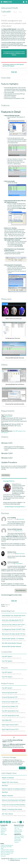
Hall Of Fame (4, 834)
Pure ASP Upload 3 (18, 431)
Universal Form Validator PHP (10, 706)
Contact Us (3, 828)
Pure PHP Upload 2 (7, 661)
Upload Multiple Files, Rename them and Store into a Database (14, 615)
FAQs (20, 12)
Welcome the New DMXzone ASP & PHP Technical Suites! (14, 624)
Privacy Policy (17, 839)
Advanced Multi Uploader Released (11, 646)
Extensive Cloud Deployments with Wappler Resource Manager (14, 800)
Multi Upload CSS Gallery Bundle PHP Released (14, 634)
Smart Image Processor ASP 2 (10, 724)
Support (4, 15)
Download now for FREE (19, 750)
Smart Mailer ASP (7, 720)
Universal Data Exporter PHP (10, 697)
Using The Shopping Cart (7, 845)
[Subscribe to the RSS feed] (10, 822)
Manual (15, 12)
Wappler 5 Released (7, 795)
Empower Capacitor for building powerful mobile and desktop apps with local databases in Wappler (14, 789)
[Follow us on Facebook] (1, 822)
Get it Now (22, 768)
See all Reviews (21, 590)
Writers (3, 833)
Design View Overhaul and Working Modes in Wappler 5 (14, 804)
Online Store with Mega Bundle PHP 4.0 (12, 620)
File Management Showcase (13, 338)
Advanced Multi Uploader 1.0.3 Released (13, 638)
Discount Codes (18, 831)
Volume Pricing (18, 830)
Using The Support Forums (7, 851)
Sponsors (3, 831)
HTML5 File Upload (9, 53)
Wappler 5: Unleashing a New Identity (12, 809)
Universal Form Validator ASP (10, 702)
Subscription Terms (19, 837)
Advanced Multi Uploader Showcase (15, 358)
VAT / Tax (16, 828)
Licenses (16, 842)
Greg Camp (21, 519)
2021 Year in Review (7, 814)
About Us (3, 826)
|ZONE (4, 2)
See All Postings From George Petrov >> (15, 506)
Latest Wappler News (9, 773)
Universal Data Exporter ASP (9, 692)
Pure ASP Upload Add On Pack (10, 711)
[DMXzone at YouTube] (4, 822)
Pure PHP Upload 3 (7, 677)
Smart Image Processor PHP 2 (10, 729)
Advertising (3, 830)
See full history (5, 475)
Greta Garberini (19, 563)
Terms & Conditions (19, 836)
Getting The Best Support (7, 849)
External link (9, 416)
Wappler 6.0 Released (8, 777)
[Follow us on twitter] (7, 822)
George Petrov (8, 481)
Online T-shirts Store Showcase (14, 318)
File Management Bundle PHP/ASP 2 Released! (14, 629)
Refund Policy (17, 840)
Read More (5, 785)
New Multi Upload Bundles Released (12, 643)
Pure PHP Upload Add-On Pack (10, 715)
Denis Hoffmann (21, 553)
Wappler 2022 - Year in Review (10, 782)
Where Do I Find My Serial (7, 853)
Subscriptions (17, 833)
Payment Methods (18, 826)
